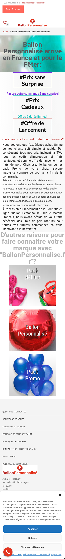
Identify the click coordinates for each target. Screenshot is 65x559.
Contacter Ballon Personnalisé (19, 449)
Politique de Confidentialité (17, 434)
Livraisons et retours (13, 427)
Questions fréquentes (14, 412)
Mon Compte (9, 456)
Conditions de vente (13, 419)
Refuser (32, 538)
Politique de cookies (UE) (15, 464)
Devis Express (13, 9)
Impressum (56, 554)
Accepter (33, 529)
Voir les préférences (32, 547)
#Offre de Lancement (32, 126)
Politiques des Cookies (14, 441)
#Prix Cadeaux (32, 103)
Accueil (6, 31)
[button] (60, 495)
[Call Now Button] (7, 552)
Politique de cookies (13, 554)
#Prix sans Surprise (33, 80)
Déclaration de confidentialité (36, 554)
